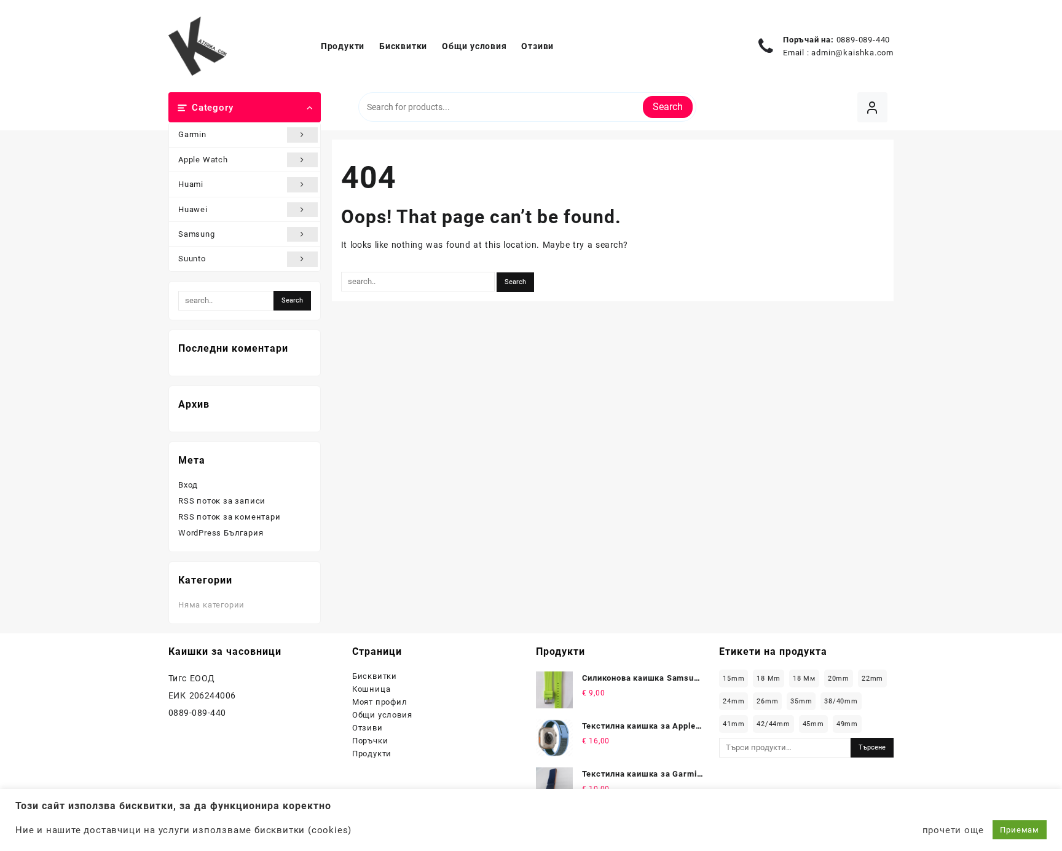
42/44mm (773, 724)
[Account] (872, 107)
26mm (767, 701)
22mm (872, 679)
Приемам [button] (1019, 829)
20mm (838, 679)
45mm (813, 724)
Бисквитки (374, 676)
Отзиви (367, 727)
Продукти (371, 753)
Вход (188, 484)
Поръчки (370, 740)
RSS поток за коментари (229, 516)
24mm (733, 701)
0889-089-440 (863, 39)
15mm (733, 679)
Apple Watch (203, 159)
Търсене (872, 747)
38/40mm (841, 701)
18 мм (804, 679)
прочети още (953, 830)
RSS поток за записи (222, 500)
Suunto (192, 258)
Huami (190, 184)
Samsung (196, 234)
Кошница (371, 689)
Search (668, 107)
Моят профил (379, 702)
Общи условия (382, 714)
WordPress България (220, 532)
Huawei (193, 209)
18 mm (769, 679)
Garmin (192, 134)
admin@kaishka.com (852, 52)
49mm (847, 724)
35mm (801, 701)
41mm (733, 724)
